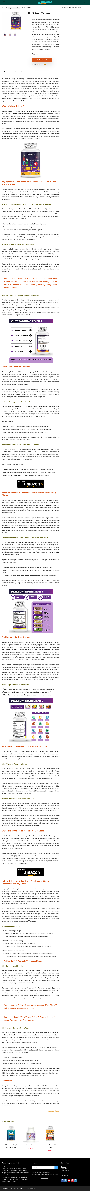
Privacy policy (65, 1170)
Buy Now (11, 1152)
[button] (29, 13)
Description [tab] (7, 72)
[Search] (85, 2)
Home (3, 8)
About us (63, 1167)
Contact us (64, 1168)
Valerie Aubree (44, 1178)
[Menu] (4, 2)
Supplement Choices (53, 1111)
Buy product (42, 60)
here (40, 1101)
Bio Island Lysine (31, 1145)
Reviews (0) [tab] (18, 72)
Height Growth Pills (14, 8)
